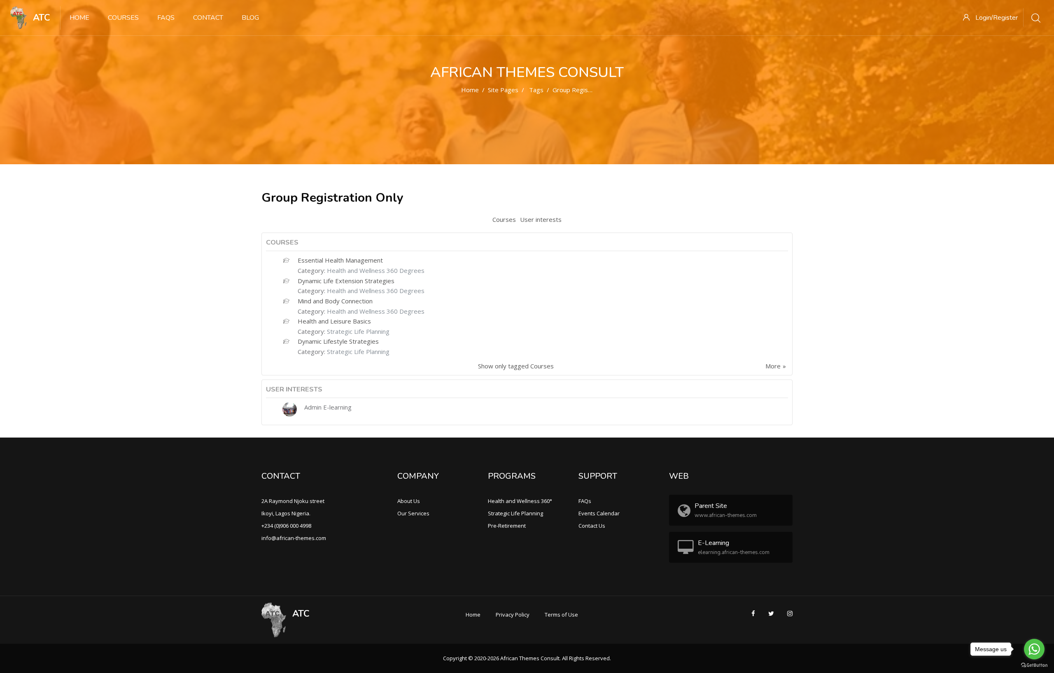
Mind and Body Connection (335, 301)
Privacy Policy (512, 614)
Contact (208, 17)
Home (79, 17)
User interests (541, 219)
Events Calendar (599, 513)
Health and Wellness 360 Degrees (375, 270)
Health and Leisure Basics (334, 321)
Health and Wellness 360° (520, 501)
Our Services (413, 513)
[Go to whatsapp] (1034, 649)
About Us (408, 501)
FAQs (166, 17)
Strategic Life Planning (358, 331)
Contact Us (591, 525)
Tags (536, 90)
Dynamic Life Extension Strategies (346, 281)
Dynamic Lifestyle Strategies (338, 341)
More (773, 366)
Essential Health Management (340, 260)
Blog (250, 17)
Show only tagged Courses (516, 366)
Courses (123, 17)
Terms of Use (561, 614)
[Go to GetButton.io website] (1034, 664)
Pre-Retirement (507, 525)
